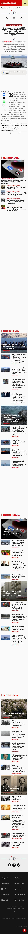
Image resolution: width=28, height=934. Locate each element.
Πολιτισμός (20, 883)
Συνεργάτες (20, 900)
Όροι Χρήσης (18, 906)
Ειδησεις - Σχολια (11, 25)
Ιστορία (19, 889)
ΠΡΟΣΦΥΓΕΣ (24, 132)
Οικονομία (6, 894)
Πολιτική (6, 889)
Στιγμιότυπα (20, 894)
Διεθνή (5, 900)
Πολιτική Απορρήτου (11, 908)
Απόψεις (6, 883)
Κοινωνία (19, 878)
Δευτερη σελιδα (10, 695)
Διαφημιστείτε (14, 911)
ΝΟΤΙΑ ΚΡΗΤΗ (14, 132)
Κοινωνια (19, 25)
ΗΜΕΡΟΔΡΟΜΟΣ (8, 41)
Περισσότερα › (23, 518)
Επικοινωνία (21, 908)
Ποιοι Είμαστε (9, 906)
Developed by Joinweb (21, 926)
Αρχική (5, 878)
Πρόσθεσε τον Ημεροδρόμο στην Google (14, 72)
